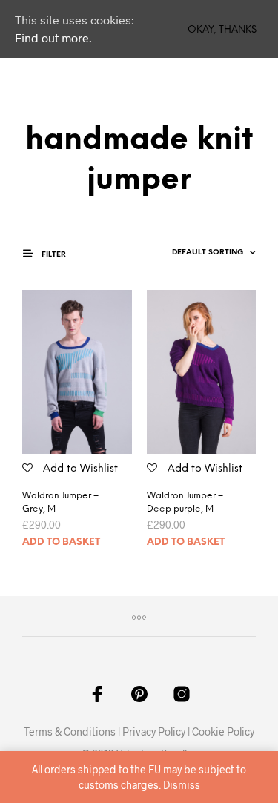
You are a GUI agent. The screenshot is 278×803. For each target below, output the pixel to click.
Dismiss (181, 785)
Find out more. (53, 37)
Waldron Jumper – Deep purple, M (185, 502)
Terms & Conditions (70, 732)
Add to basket (61, 542)
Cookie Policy (223, 732)
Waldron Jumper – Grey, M (60, 502)
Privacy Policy (153, 732)
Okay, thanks (222, 30)
